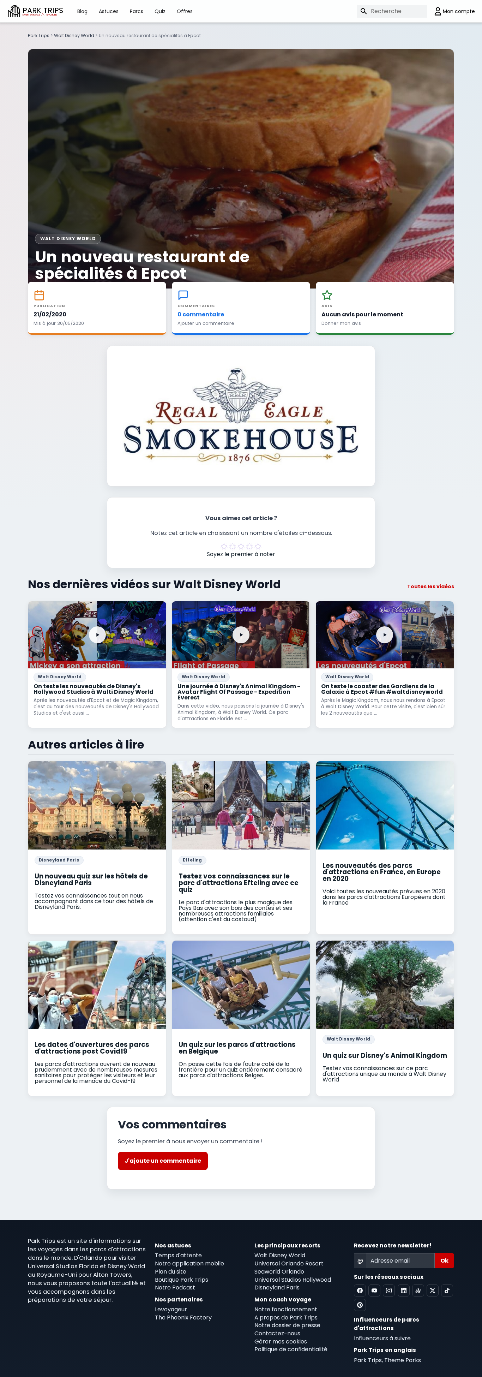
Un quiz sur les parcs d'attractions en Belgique (237, 1048)
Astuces (109, 11)
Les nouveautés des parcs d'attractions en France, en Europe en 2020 (382, 872)
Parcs (136, 11)
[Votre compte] (451, 11)
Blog (82, 11)
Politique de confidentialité (290, 1349)
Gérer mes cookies (280, 1341)
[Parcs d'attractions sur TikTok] (447, 1290)
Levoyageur (171, 1309)
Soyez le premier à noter (241, 554)
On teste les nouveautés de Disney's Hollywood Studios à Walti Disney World (93, 689)
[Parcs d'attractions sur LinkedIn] (404, 1290)
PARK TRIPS (43, 11)
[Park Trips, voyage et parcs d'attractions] (14, 11)
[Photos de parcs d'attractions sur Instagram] (389, 1290)
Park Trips (38, 35)
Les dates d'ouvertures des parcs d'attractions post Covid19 (92, 1048)
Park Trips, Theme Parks (387, 1360)
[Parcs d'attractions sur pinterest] (360, 1305)
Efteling (192, 860)
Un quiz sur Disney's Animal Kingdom (385, 1055)
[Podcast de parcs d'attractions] (418, 1290)
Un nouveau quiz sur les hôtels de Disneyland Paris (91, 879)
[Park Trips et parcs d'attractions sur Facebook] (360, 1290)
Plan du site (170, 1272)
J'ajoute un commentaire (163, 1161)
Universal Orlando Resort (289, 1263)
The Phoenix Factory (183, 1317)
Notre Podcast (175, 1287)
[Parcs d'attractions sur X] (433, 1290)
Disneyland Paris (59, 860)
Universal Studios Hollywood (292, 1280)
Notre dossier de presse (287, 1325)
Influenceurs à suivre (382, 1338)
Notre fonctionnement (285, 1309)
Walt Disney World (74, 35)
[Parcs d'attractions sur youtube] (374, 1290)
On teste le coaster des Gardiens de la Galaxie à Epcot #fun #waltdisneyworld (382, 689)
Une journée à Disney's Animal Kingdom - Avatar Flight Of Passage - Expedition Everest (238, 692)
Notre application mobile (189, 1263)
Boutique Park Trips (181, 1280)
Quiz (160, 11)
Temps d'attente (178, 1255)
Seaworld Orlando (279, 1272)
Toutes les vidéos (430, 586)
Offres (185, 11)
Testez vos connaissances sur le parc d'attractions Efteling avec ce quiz (239, 882)
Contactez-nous (277, 1333)
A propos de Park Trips (286, 1317)
